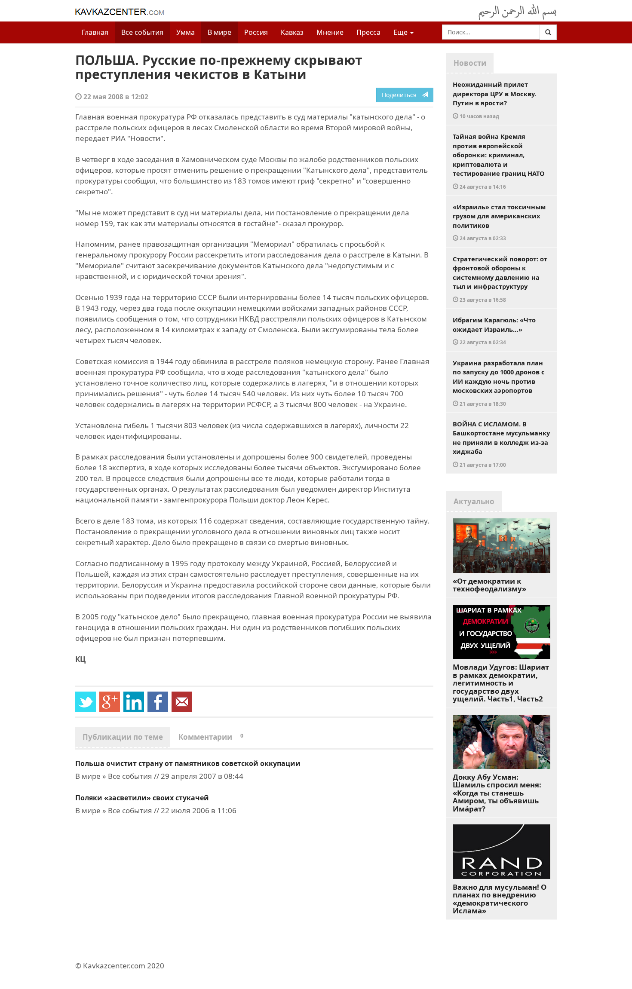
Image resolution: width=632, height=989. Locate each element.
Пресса (368, 32)
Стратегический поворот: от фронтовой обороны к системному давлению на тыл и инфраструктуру (500, 278)
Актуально (474, 501)
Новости (470, 63)
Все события (142, 32)
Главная (95, 32)
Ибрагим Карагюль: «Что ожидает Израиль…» (494, 330)
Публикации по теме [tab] (123, 737)
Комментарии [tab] (210, 737)
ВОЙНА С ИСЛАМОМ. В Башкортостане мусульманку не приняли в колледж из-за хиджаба (501, 443)
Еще (401, 32)
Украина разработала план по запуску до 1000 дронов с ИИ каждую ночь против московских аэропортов (499, 382)
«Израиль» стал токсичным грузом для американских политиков (499, 222)
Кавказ (292, 32)
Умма (185, 32)
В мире (219, 32)
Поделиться (402, 95)
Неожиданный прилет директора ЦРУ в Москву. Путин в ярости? (494, 99)
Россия (256, 32)
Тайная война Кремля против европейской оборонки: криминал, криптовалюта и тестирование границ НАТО (499, 161)
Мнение (330, 32)
